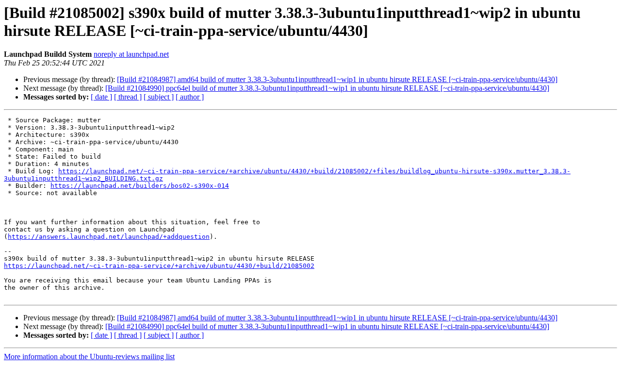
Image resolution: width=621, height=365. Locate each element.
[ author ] (190, 97)
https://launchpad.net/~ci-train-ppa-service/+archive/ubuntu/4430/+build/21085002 (159, 265)
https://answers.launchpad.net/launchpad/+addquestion (109, 236)
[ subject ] (159, 97)
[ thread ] (128, 97)
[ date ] (101, 97)
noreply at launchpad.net (131, 54)
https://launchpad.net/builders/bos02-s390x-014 (139, 185)
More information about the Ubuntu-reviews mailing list (89, 356)
